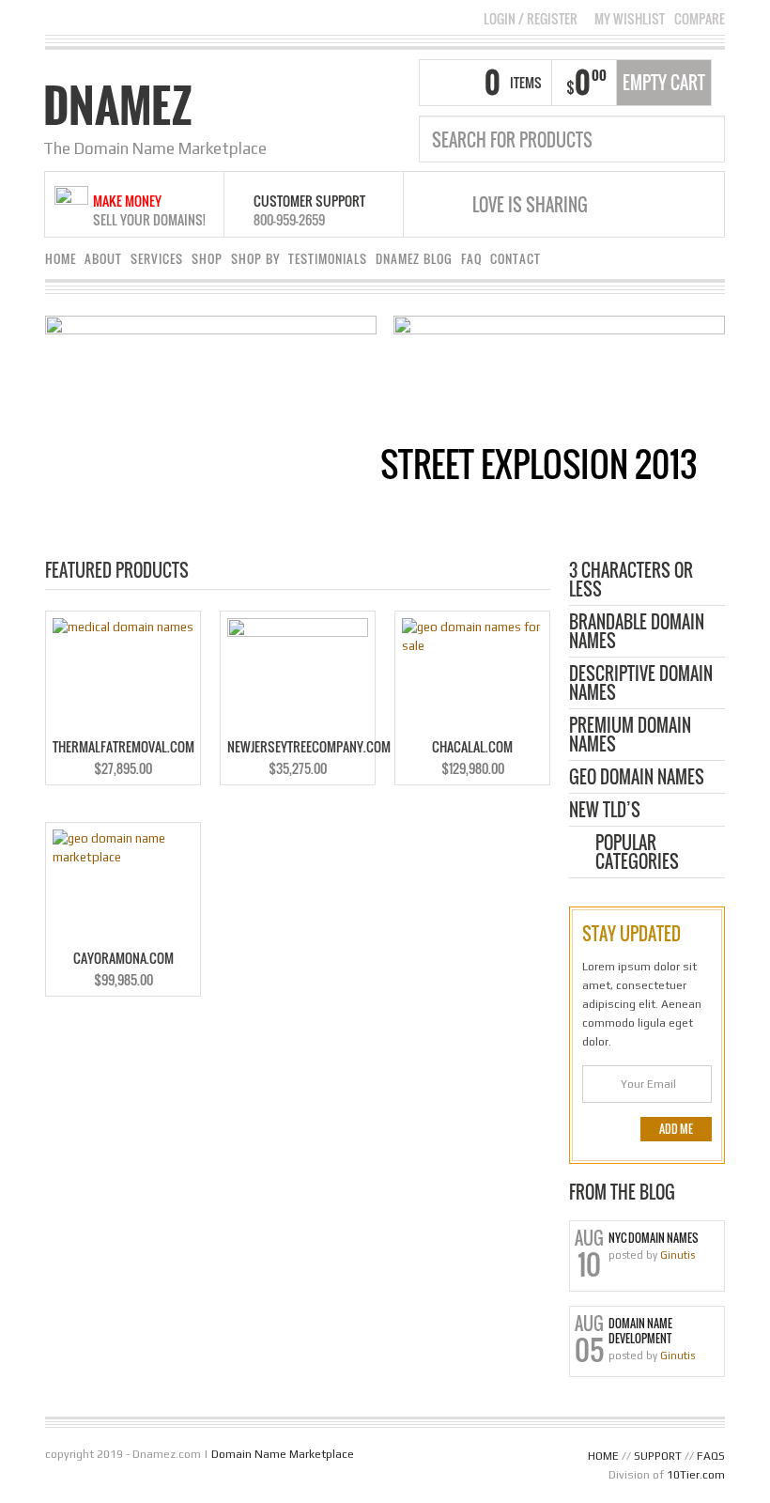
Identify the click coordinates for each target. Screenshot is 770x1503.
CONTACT (515, 259)
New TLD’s (604, 811)
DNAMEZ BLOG (414, 259)
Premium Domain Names (630, 736)
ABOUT (103, 259)
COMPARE (699, 18)
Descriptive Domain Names (641, 684)
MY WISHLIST (629, 18)
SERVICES (157, 259)
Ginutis (677, 1255)
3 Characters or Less (631, 581)
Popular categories (637, 853)
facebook (624, 204)
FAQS (711, 1456)
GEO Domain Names (636, 778)
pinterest (648, 204)
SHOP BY (255, 259)
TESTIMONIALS (327, 259)
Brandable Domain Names (636, 632)
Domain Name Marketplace (282, 1454)
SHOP (207, 259)
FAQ (471, 259)
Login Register (531, 18)
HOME (60, 259)
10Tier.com (696, 1474)
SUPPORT (658, 1456)
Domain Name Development (640, 1331)
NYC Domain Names (653, 1238)
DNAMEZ (117, 105)
